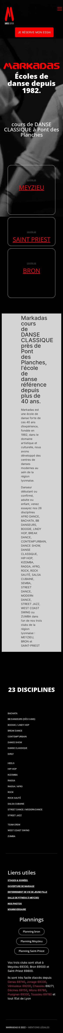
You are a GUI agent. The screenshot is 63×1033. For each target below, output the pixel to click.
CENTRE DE (31, 180)
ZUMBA (11, 836)
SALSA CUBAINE (16, 803)
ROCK (10, 792)
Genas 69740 (16, 982)
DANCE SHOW (15, 742)
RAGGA (11, 780)
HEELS (11, 763)
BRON (31, 270)
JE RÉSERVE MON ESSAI (34, 32)
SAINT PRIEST (31, 239)
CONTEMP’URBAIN (17, 736)
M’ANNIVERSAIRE (17, 909)
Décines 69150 (17, 990)
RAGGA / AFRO (15, 786)
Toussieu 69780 (41, 994)
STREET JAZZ (15, 815)
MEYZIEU (31, 187)
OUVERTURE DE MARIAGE (21, 886)
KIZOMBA (13, 774)
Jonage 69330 (36, 982)
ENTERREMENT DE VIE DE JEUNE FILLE (27, 892)
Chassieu (39, 986)
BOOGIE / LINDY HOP (18, 725)
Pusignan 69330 (18, 994)
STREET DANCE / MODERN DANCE (25, 809)
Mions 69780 (37, 990)
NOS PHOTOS (15, 903)
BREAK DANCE (15, 730)
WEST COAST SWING (18, 830)
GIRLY (11, 754)
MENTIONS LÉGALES (38, 1027)
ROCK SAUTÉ (14, 798)
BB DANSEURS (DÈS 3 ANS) (21, 719)
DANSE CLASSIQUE (17, 748)
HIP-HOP (12, 769)
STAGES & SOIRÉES (18, 880)
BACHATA (12, 713)
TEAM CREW (14, 824)
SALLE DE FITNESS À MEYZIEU (23, 897)
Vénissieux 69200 (19, 986)
